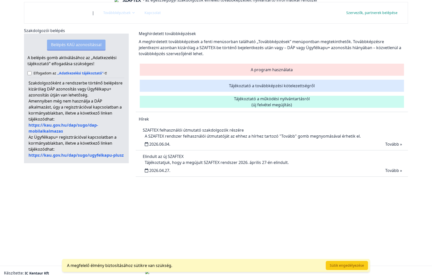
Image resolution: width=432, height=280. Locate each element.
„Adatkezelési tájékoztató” (80, 73)
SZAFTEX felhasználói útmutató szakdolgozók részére (193, 130)
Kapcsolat (152, 12)
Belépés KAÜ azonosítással (76, 44)
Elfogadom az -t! (70, 73)
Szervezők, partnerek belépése (372, 12)
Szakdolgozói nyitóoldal (58, 12)
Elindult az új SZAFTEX (163, 156)
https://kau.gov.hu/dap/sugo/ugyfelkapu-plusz (76, 155)
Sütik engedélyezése (347, 265)
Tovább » (393, 144)
